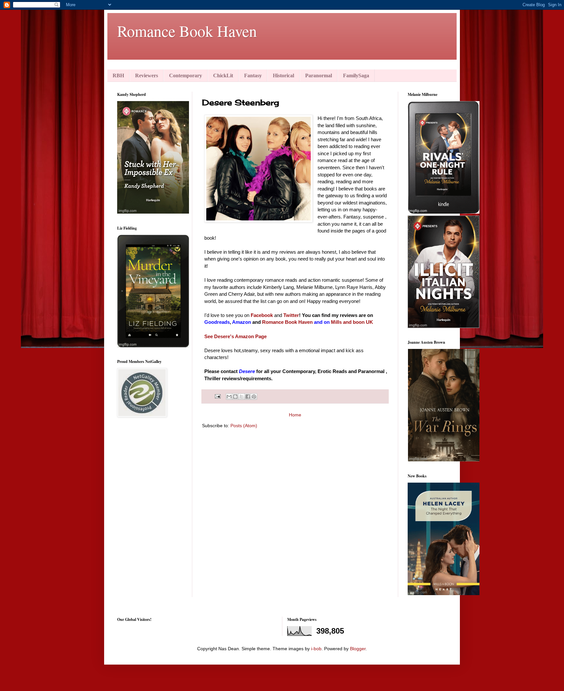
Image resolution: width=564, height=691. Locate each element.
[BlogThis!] (235, 396)
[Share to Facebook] (247, 396)
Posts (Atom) (243, 425)
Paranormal (318, 75)
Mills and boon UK (352, 322)
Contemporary (185, 75)
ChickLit (223, 75)
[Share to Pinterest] (254, 396)
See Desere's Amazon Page (236, 336)
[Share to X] (241, 396)
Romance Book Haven (187, 30)
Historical (283, 75)
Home (295, 414)
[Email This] (229, 396)
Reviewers (146, 75)
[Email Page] (217, 396)
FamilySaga (356, 75)
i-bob (316, 648)
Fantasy (253, 75)
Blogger (358, 648)
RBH (118, 75)
